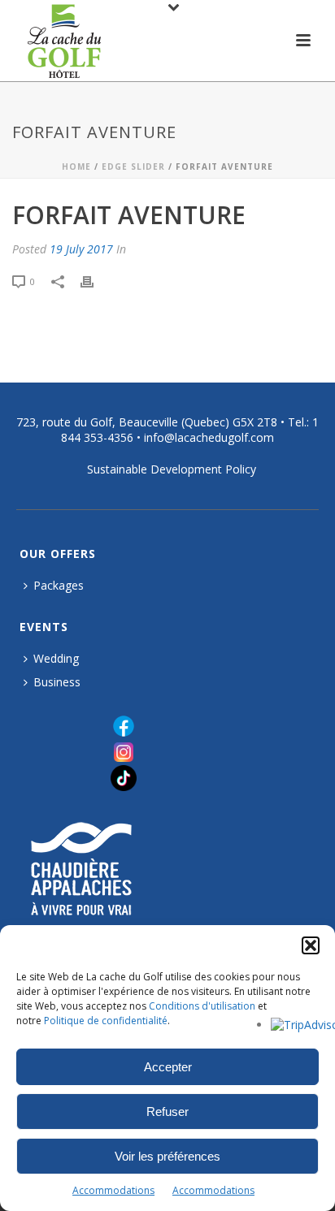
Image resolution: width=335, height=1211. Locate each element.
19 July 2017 (81, 249)
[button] (310, 945)
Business (56, 682)
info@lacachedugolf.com (209, 437)
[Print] (95, 281)
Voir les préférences (167, 1156)
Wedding (56, 658)
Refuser (167, 1111)
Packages (58, 585)
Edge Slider (133, 166)
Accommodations (113, 1190)
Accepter (168, 1067)
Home (76, 166)
